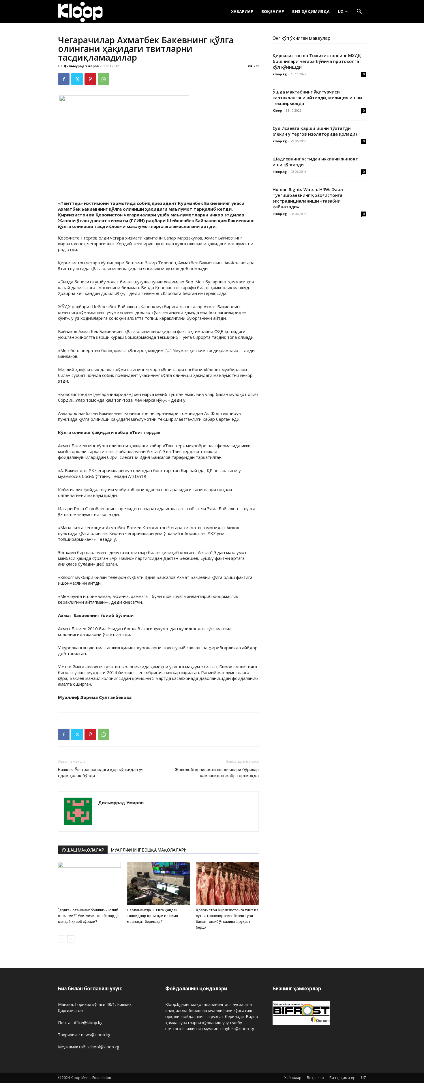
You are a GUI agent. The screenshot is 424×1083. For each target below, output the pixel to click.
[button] (359, 12)
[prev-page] (61, 938)
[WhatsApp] (103, 79)
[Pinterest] (90, 79)
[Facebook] (64, 79)
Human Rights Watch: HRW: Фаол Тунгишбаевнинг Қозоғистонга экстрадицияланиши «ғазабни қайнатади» (308, 198)
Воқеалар (272, 11)
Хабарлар (242, 11)
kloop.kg (280, 74)
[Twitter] (77, 79)
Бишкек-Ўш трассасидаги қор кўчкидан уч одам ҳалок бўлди (100, 772)
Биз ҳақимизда (311, 11)
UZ (340, 11)
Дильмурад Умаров (81, 66)
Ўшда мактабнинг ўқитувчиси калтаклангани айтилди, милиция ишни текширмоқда (317, 97)
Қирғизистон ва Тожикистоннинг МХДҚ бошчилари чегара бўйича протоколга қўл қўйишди (317, 61)
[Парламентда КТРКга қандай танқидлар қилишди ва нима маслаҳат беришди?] (158, 883)
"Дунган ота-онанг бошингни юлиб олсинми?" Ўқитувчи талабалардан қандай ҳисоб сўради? (89, 916)
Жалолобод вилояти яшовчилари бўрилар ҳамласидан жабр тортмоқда (217, 772)
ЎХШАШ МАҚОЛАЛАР (82, 850)
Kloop (277, 110)
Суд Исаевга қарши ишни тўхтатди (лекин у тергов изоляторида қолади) (315, 131)
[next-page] (70, 938)
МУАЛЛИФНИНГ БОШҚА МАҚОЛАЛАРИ (149, 850)
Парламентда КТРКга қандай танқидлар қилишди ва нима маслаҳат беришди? (152, 916)
